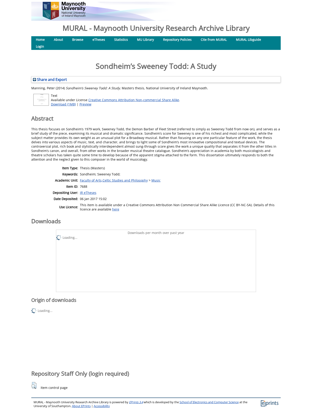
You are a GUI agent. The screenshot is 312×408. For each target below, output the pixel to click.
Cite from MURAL (214, 39)
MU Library (145, 39)
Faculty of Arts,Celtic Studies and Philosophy (114, 180)
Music (156, 180)
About (58, 39)
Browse (77, 39)
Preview (85, 104)
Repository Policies (177, 39)
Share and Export (51, 79)
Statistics (121, 39)
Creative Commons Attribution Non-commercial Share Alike (133, 100)
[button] (34, 385)
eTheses (99, 39)
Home (40, 39)
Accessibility (102, 406)
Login (40, 46)
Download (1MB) (63, 104)
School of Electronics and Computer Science (209, 402)
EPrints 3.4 (136, 402)
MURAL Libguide (248, 39)
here (115, 209)
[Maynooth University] (64, 18)
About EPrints (81, 406)
